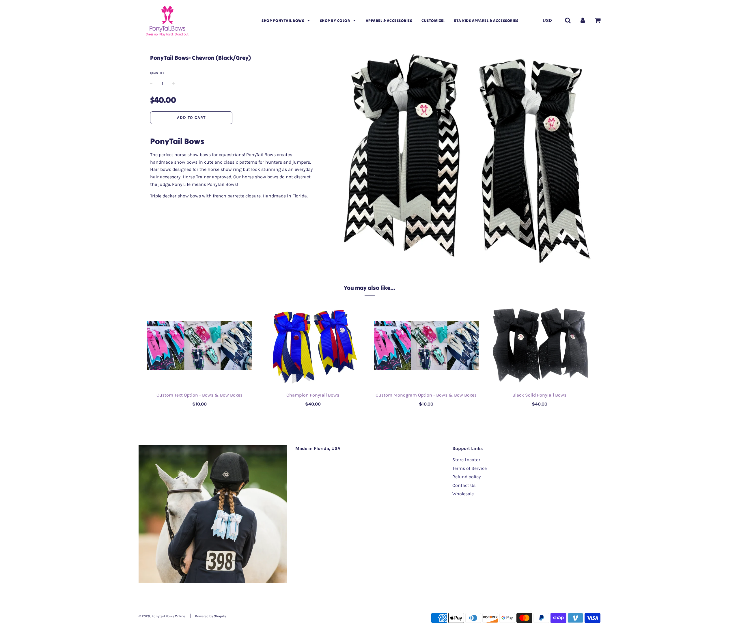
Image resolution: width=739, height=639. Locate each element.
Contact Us (463, 485)
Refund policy (466, 476)
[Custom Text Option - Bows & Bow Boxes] (199, 345)
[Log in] (583, 20)
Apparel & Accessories (389, 20)
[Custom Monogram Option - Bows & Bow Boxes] (426, 345)
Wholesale (463, 493)
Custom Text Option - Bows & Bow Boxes (199, 395)
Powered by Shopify (210, 616)
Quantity (157, 73)
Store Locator (466, 459)
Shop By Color (335, 20)
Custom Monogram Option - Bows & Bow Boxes (426, 395)
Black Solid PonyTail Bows (539, 395)
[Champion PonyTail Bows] (313, 345)
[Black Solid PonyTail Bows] (539, 345)
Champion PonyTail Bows (312, 395)
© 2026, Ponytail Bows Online (162, 616)
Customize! (433, 20)
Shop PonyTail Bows (283, 20)
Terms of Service (469, 468)
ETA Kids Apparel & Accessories (486, 20)
